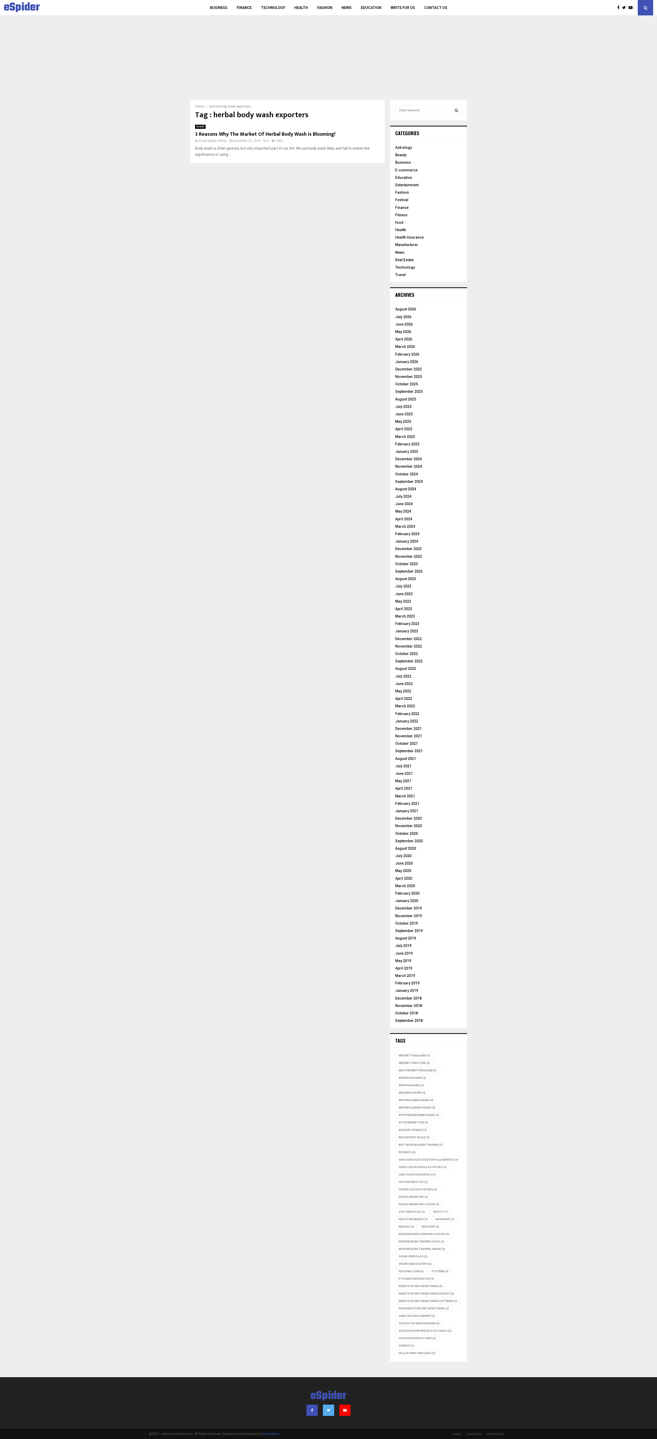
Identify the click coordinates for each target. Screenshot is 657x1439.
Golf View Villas (412, 1211)
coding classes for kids (418, 1189)
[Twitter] (625, 8)
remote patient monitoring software (428, 1301)
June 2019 (404, 953)
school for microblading (419, 1323)
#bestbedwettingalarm (418, 1070)
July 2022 (403, 676)
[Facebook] (619, 8)
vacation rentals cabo (417, 1338)
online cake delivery (415, 1263)
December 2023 (408, 549)
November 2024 (408, 466)
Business (218, 8)
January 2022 (406, 721)
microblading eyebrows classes (424, 1234)
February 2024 (407, 534)
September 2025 (409, 391)
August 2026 (405, 309)
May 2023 (403, 601)
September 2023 (409, 571)
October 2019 (406, 923)
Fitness (401, 215)
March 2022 (405, 706)
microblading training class (421, 1241)
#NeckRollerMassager (417, 1107)
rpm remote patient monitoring (424, 1308)
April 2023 (403, 609)
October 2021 (406, 743)
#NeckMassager (412, 1092)
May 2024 (403, 511)
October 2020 (406, 833)
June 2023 (404, 594)
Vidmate (406, 1345)
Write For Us (403, 8)
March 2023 (405, 616)
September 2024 (409, 481)
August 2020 (405, 848)
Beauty (401, 155)
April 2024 (403, 519)
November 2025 (408, 377)
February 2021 (407, 803)
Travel (400, 275)
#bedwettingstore (414, 1063)
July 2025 (403, 407)
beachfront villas (414, 1137)
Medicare (430, 1226)
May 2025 (403, 421)
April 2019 (403, 968)
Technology (273, 8)
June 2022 (404, 684)
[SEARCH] (456, 110)
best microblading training (421, 1144)
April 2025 (403, 429)
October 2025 (406, 384)
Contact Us (435, 8)
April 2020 (403, 878)
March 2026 (405, 347)
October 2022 (406, 654)
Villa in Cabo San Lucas (417, 1353)
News (347, 8)
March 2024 (405, 526)
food (399, 222)
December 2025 (408, 369)
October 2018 (406, 1013)
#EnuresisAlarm (412, 1077)
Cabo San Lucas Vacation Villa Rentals (428, 1159)
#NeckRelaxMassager (416, 1100)
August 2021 (405, 759)
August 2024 (405, 489)
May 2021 (403, 781)
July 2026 (403, 317)
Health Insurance (409, 237)
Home (457, 1434)
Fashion (324, 8)
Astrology (403, 147)
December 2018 (408, 998)
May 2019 (403, 961)
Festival (401, 200)
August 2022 (405, 669)
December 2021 (408, 729)
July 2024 (403, 496)
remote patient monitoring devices (426, 1293)
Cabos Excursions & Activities (423, 1167)
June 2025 (404, 414)
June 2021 (404, 773)
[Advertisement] (328, 61)
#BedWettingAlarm (414, 1055)
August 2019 (405, 938)
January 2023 (406, 631)
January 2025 (406, 451)
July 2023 (403, 586)
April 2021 (403, 788)
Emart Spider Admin (213, 141)
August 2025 (405, 399)
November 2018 (408, 1006)
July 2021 (403, 766)
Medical (406, 1226)
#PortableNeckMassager (419, 1115)
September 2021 (409, 751)
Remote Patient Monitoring (420, 1286)
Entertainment (407, 185)
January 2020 (406, 901)
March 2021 (405, 796)
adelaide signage (413, 1130)
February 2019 (407, 983)
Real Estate (404, 260)
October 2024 (406, 474)
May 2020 (403, 871)
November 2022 (408, 646)
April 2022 (403, 699)
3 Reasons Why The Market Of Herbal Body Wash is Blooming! (265, 134)
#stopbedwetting (413, 1122)
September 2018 (409, 1021)
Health (301, 8)
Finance (244, 8)
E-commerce (406, 170)
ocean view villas (413, 1256)
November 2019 (408, 916)
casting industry (413, 1182)
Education (371, 8)
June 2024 (404, 504)
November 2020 (408, 826)
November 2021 (408, 736)
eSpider (22, 7)
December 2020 (408, 818)
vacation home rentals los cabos (425, 1330)
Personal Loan (411, 1271)
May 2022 (403, 691)
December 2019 (408, 908)
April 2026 (403, 339)
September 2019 (409, 931)
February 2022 (407, 714)
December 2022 (408, 639)
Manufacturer (406, 245)
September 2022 (409, 661)
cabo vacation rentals (417, 1174)
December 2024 (408, 459)
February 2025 (407, 444)
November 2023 (408, 556)
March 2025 (405, 437)
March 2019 (405, 976)
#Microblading (411, 1085)
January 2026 (406, 362)
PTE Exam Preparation (416, 1278)
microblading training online (422, 1249)
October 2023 (406, 564)
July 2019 (403, 946)
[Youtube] (632, 8)
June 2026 (404, 324)
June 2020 (404, 863)
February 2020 (407, 893)
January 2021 (406, 811)
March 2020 (405, 886)
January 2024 (406, 541)
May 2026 (403, 332)
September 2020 (409, 841)
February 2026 (407, 354)
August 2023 (405, 579)
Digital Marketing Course (419, 1204)
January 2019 (406, 990)
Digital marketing (413, 1197)
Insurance (445, 1219)
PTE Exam (440, 1271)
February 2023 (407, 624)
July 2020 (403, 856)
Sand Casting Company (417, 1316)
